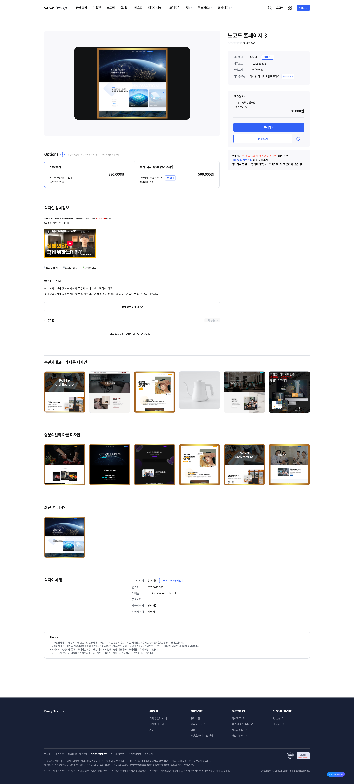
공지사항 (195, 718)
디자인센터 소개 (158, 718)
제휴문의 (148, 754)
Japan (276, 718)
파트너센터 (237, 736)
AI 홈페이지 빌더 (240, 724)
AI (337, 774)
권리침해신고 (135, 754)
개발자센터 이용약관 (77, 754)
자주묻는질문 (197, 724)
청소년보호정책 (118, 754)
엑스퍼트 (203, 7)
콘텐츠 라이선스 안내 (201, 736)
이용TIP (194, 730)
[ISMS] (298, 755)
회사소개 (48, 754)
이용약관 (60, 754)
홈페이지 (223, 7)
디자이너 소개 (156, 724)
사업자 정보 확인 (160, 761)
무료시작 (303, 7)
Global (276, 724)
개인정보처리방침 (99, 754)
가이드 (153, 730)
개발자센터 (237, 730)
